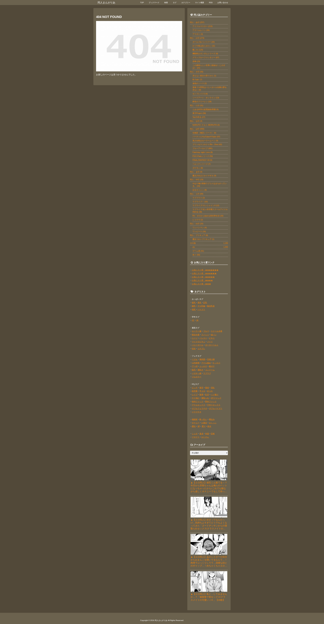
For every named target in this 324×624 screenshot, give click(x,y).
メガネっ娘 (196, 373)
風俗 (207, 388)
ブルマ (206, 331)
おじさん (205, 437)
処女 (209, 426)
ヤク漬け (195, 398)
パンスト (203, 338)
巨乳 (205, 303)
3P (199, 426)
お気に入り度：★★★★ (202, 280)
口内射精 (195, 363)
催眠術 (195, 419)
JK (197, 320)
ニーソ (195, 338)
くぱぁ (195, 359)
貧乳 (194, 303)
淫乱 (213, 388)
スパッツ (205, 335)
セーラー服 (196, 331)
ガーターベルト (211, 345)
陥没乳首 (211, 306)
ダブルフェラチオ (199, 408)
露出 (194, 426)
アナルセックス (198, 405)
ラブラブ (207, 373)
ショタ (195, 434)
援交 (201, 388)
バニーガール (197, 345)
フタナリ (195, 437)
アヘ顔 (195, 366)
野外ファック (211, 401)
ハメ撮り (214, 395)
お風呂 (204, 423)
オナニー (195, 423)
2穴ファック (216, 398)
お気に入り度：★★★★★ (203, 277)
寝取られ (205, 398)
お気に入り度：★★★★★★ (204, 273)
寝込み (212, 419)
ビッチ (195, 388)
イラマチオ (196, 412)
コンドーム (210, 370)
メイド (210, 342)
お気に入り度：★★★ (201, 284)
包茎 (207, 434)
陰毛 (194, 370)
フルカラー (196, 377)
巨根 (213, 434)
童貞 (201, 434)
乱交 (207, 395)
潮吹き (200, 370)
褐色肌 (202, 359)
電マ (204, 426)
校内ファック (197, 401)
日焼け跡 (211, 359)
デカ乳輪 (201, 306)
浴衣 (194, 349)
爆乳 (194, 306)
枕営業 (195, 391)
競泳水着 (195, 335)
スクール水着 (216, 331)
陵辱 (201, 395)
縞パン (214, 335)
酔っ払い (203, 419)
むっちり (216, 363)
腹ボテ (212, 366)
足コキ (210, 391)
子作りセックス (213, 405)
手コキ (202, 391)
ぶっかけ (203, 366)
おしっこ (213, 423)
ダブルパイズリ (215, 408)
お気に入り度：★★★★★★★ (205, 270)
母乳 (194, 309)
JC (193, 320)
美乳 (199, 303)
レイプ (195, 395)
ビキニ (212, 338)
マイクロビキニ (198, 342)
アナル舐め (206, 363)
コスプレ (201, 349)
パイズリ (201, 309)
